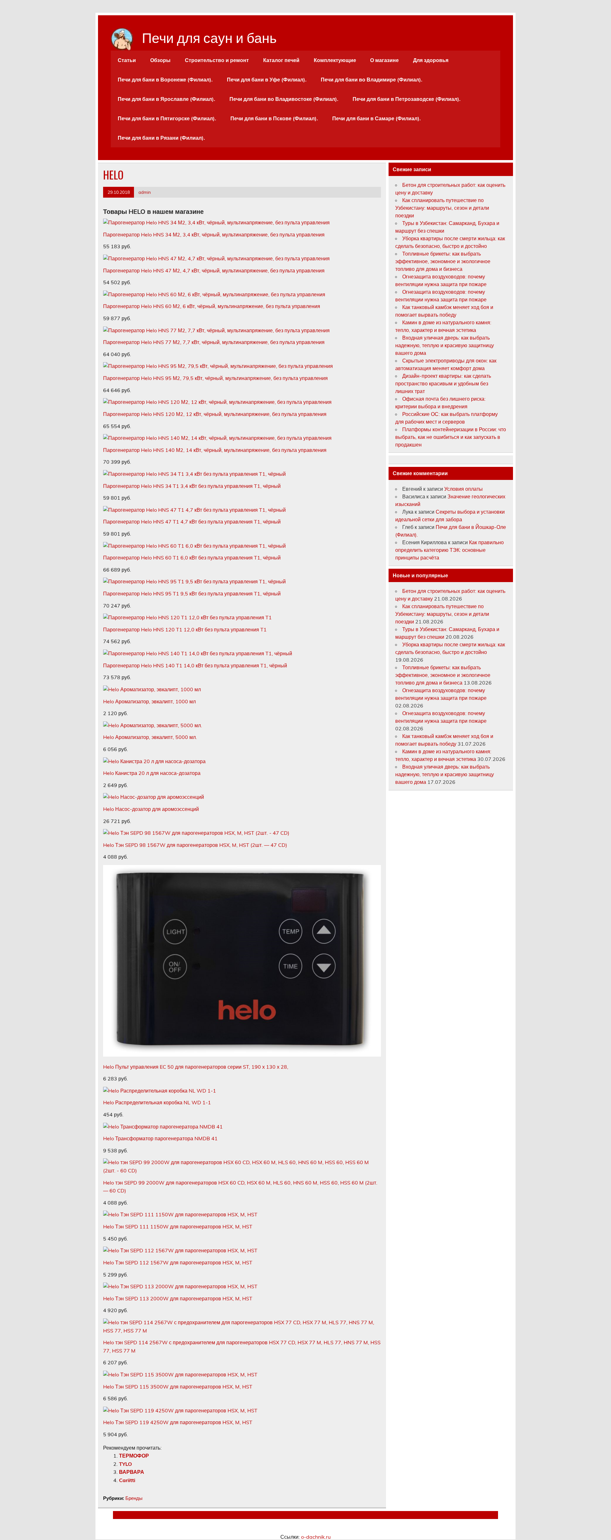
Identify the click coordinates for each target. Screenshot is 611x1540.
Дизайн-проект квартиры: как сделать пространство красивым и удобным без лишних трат (443, 383)
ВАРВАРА (131, 1472)
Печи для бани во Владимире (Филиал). (371, 79)
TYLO (125, 1464)
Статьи (127, 60)
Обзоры (160, 60)
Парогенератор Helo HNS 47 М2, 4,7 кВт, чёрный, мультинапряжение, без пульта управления (214, 270)
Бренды (134, 1498)
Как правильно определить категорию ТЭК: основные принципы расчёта (449, 550)
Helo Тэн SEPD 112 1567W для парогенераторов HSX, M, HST (177, 1262)
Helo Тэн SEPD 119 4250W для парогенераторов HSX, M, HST (177, 1422)
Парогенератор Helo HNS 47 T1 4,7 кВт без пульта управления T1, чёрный (192, 521)
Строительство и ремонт (217, 60)
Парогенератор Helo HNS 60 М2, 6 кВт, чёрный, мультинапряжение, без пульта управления (211, 306)
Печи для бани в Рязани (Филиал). (161, 138)
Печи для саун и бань (209, 36)
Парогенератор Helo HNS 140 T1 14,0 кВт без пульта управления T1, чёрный (195, 665)
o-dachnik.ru (316, 1537)
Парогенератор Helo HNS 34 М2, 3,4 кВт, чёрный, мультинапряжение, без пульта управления (214, 234)
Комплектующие (335, 60)
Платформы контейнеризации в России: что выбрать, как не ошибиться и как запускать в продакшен (450, 437)
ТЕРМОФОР (134, 1455)
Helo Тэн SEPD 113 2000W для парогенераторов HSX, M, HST (177, 1298)
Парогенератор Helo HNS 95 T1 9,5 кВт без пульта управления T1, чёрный (192, 593)
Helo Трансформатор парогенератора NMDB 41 (160, 1138)
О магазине (384, 60)
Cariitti (127, 1480)
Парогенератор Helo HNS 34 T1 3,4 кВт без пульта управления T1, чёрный (192, 486)
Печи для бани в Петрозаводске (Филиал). (406, 99)
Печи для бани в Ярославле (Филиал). (166, 99)
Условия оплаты (463, 489)
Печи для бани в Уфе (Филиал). (266, 79)
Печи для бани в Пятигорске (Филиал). (167, 118)
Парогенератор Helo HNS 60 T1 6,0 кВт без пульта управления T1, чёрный (192, 557)
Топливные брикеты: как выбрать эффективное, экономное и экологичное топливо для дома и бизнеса (442, 261)
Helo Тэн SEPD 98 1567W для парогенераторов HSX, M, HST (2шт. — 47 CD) (195, 845)
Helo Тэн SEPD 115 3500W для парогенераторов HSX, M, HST (177, 1386)
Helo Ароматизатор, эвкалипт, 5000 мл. (150, 737)
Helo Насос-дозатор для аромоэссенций (151, 809)
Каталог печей (281, 60)
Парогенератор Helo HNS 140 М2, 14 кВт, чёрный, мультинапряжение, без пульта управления (215, 450)
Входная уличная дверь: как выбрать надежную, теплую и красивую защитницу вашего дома (444, 345)
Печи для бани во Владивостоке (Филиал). (283, 99)
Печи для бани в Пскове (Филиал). (274, 118)
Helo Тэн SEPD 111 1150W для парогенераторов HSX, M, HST (177, 1226)
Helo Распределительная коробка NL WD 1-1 (157, 1102)
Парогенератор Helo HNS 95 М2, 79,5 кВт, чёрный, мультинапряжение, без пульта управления (215, 378)
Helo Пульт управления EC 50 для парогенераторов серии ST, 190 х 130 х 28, (195, 1067)
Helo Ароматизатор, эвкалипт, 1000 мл (149, 701)
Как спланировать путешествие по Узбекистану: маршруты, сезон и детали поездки (442, 208)
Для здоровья (430, 60)
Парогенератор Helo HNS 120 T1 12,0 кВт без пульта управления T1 (185, 629)
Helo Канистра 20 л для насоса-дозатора (151, 773)
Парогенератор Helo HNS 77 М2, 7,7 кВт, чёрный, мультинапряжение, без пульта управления (214, 342)
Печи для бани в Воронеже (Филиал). (165, 79)
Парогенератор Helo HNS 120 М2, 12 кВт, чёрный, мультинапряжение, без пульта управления (215, 414)
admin (144, 192)
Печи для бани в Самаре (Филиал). (376, 118)
